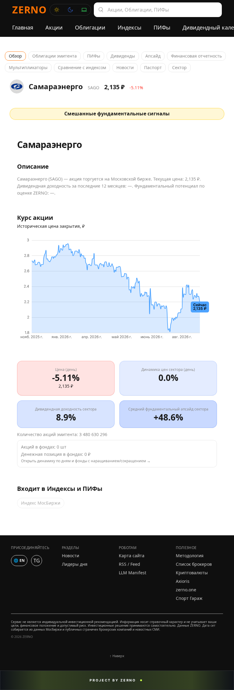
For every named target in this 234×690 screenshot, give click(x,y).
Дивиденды (123, 56)
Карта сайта (131, 555)
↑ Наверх (117, 655)
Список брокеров (194, 564)
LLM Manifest (132, 573)
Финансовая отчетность (196, 56)
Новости (125, 67)
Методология (190, 555)
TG (37, 560)
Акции (54, 27)
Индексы (129, 27)
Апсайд (153, 56)
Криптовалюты (192, 573)
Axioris (183, 581)
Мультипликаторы (28, 67)
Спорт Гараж (189, 598)
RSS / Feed (129, 564)
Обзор (15, 56)
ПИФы (162, 27)
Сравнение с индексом (82, 67)
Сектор (179, 67)
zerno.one (186, 590)
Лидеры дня (74, 564)
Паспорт (153, 67)
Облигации (90, 27)
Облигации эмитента (54, 56)
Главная (22, 27)
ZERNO (29, 9)
